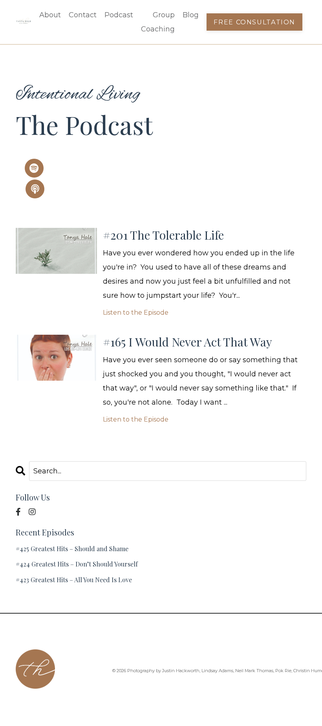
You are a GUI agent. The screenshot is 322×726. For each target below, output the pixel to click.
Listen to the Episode (135, 312)
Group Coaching (158, 22)
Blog (191, 15)
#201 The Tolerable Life (163, 235)
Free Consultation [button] (254, 22)
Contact (83, 15)
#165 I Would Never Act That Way (187, 342)
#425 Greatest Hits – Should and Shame (72, 548)
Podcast (118, 15)
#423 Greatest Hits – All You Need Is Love (74, 579)
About (50, 15)
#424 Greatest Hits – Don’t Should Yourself (77, 564)
